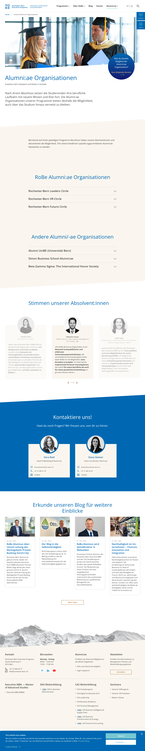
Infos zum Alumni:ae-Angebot (88, 666)
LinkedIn (37, 475)
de (132, 6)
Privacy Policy (83, 741)
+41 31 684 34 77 (15, 669)
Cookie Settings (12, 747)
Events (99, 6)
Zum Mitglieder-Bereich (121, 72)
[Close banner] (141, 734)
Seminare (115, 684)
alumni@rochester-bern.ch (43, 467)
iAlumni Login (113, 3)
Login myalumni (83, 670)
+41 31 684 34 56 (87, 471)
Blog (91, 6)
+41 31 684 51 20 (40, 471)
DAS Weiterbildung (50, 684)
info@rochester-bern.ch (18, 671)
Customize (120, 742)
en (128, 6)
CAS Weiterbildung (85, 684)
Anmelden (121, 672)
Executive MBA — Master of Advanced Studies (19, 686)
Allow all (121, 736)
